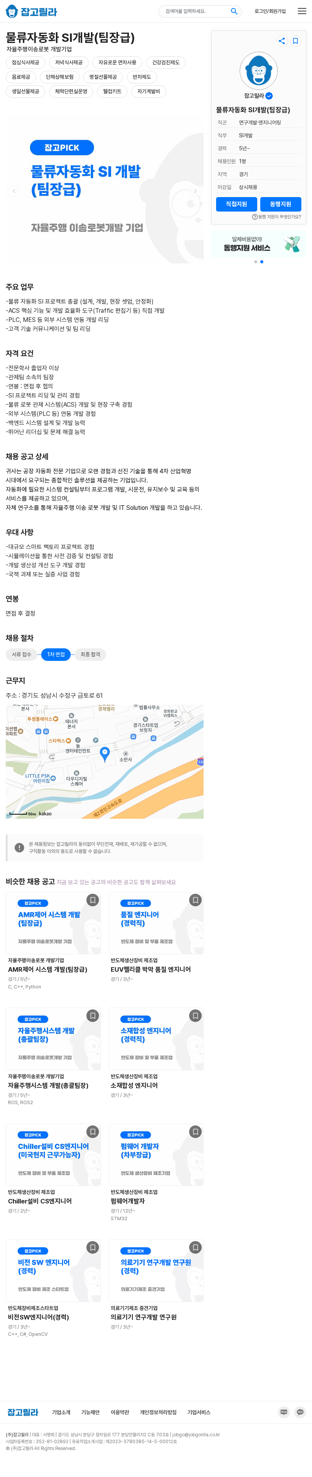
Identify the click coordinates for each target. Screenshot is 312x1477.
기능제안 (90, 1412)
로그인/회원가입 (270, 11)
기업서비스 (199, 1412)
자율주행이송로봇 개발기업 (39, 49)
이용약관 (120, 1412)
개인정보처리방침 (158, 1412)
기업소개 (61, 1412)
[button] (255, 261)
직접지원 (236, 204)
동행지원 (280, 204)
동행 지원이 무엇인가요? (276, 216)
